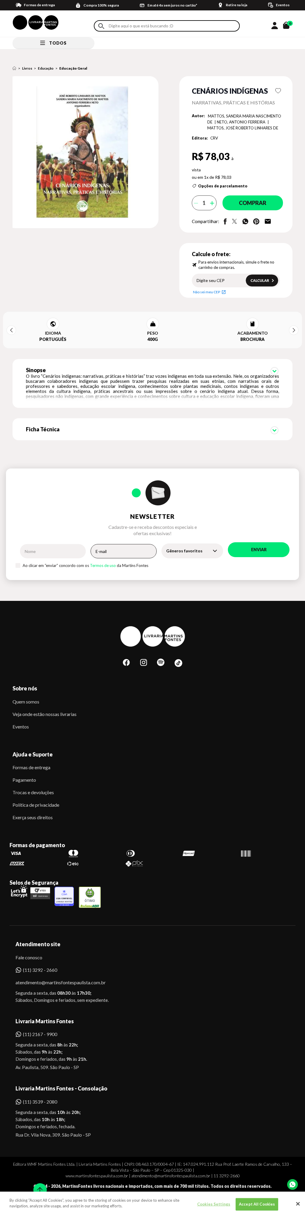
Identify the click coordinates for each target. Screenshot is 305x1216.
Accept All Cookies (257, 1204)
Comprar (252, 203)
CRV (214, 138)
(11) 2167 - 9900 (40, 1034)
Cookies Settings (213, 1204)
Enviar (259, 549)
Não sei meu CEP (206, 292)
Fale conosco (28, 957)
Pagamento (24, 780)
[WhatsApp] (292, 1184)
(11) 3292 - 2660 (40, 970)
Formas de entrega (31, 767)
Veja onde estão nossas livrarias (45, 714)
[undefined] (86, 152)
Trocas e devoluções (33, 792)
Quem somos (26, 701)
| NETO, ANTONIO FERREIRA (240, 122)
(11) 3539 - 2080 (40, 1101)
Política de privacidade (36, 805)
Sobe (38, 1186)
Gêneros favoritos (184, 550)
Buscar (101, 26)
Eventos (21, 726)
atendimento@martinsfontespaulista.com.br (55, 982)
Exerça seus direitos (33, 817)
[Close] (298, 1203)
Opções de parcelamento (223, 186)
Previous (11, 330)
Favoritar (278, 90)
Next (293, 330)
